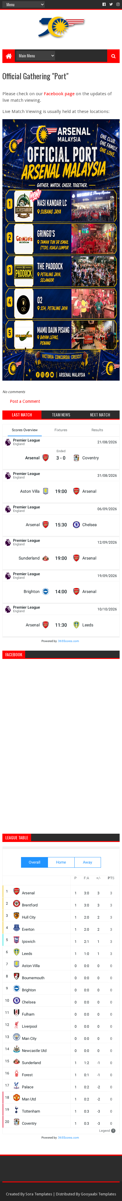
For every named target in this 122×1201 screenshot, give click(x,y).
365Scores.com (68, 641)
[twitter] (111, 4)
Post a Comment (25, 401)
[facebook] (104, 4)
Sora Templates (38, 1194)
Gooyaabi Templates (98, 1194)
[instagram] (117, 4)
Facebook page (59, 93)
